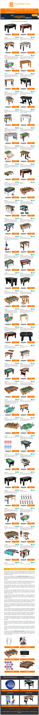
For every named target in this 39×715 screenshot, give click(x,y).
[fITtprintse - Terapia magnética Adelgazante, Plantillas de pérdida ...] (11, 641)
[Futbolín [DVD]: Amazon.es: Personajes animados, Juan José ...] (27, 641)
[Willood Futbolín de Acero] (27, 481)
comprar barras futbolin (9, 12)
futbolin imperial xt (28, 677)
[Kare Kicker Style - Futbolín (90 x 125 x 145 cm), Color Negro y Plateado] (27, 336)
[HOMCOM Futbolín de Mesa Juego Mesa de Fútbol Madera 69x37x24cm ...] (11, 653)
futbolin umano (28, 692)
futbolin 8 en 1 (10, 692)
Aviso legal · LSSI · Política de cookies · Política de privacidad (19, 708)
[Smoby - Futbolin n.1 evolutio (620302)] (27, 553)
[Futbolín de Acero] (27, 173)
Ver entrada (12, 647)
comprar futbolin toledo (28, 9)
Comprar (15, 34)
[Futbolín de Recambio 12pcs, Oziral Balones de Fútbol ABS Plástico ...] (11, 665)
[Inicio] (19, 7)
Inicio (6, 9)
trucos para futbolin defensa (10, 677)
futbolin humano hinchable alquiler (15, 9)
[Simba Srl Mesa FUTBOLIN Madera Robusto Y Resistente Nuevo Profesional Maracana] (27, 227)
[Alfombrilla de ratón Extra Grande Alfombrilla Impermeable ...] (27, 653)
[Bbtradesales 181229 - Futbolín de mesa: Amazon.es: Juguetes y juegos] (27, 665)
